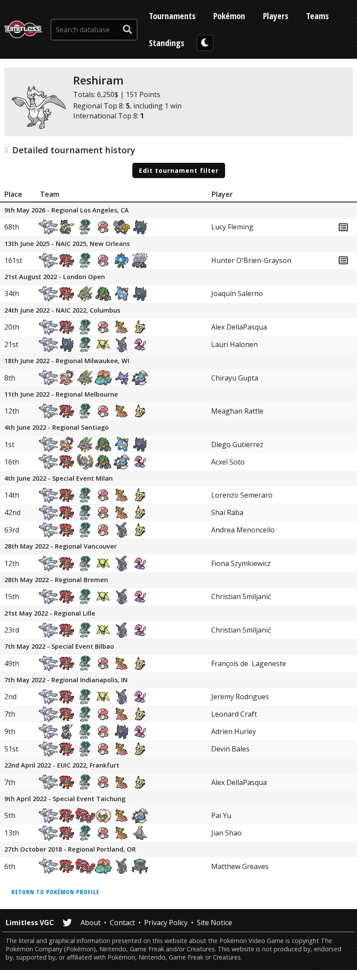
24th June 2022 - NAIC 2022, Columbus (62, 310)
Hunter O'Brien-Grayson (251, 260)
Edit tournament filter (179, 170)
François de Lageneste (248, 663)
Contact (122, 922)
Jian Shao (226, 833)
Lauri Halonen (234, 344)
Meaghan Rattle (237, 411)
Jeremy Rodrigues (240, 696)
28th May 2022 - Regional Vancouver (60, 546)
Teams (317, 16)
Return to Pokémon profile (55, 892)
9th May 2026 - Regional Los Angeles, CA (66, 210)
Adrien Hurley (233, 731)
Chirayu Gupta (234, 378)
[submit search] (127, 30)
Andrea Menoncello (243, 530)
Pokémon (229, 16)
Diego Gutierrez (237, 444)
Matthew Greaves (240, 866)
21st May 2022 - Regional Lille (49, 613)
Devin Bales (230, 749)
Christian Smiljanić (241, 596)
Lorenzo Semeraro (242, 495)
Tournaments (172, 16)
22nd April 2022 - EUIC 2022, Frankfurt (61, 765)
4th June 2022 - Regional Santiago (56, 427)
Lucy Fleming (232, 227)
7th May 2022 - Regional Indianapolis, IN (66, 680)
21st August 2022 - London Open (54, 277)
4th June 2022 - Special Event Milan (58, 478)
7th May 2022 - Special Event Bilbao (59, 646)
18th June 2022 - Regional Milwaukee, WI (66, 361)
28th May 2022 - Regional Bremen (56, 580)
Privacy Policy (166, 922)
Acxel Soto (228, 462)
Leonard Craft (234, 714)
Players (275, 16)
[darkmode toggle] (205, 43)
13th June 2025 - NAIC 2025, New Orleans (67, 244)
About (91, 922)
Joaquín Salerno (237, 293)
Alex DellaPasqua (239, 327)
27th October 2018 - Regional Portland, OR (70, 849)
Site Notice (214, 922)
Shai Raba (227, 512)
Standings (166, 43)
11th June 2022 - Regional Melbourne (61, 394)
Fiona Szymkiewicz (241, 563)
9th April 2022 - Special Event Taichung (64, 799)
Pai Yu (221, 815)
